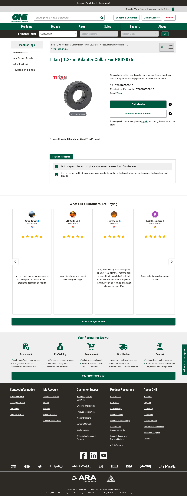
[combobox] (58, 34)
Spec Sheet (170, 47)
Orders (46, 402)
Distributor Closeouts (21, 53)
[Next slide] (172, 262)
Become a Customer (126, 17)
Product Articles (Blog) (120, 421)
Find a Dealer (138, 104)
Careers (147, 439)
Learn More (104, 3)
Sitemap (117, 490)
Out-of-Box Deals (20, 64)
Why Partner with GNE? (93, 375)
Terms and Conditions (86, 490)
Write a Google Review (93, 321)
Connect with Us (17, 415)
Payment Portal (50, 415)
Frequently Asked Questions (84, 398)
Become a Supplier (152, 433)
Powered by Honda (24, 69)
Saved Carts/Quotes (52, 421)
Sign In (95, 3)
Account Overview (51, 396)
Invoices (46, 409)
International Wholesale (154, 427)
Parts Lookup (116, 409)
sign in (144, 121)
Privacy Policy (72, 490)
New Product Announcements (117, 428)
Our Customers (150, 421)
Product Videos (116, 415)
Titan (119, 93)
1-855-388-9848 (17, 396)
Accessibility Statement (104, 490)
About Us (148, 396)
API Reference (116, 445)
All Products (115, 396)
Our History (148, 409)
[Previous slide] (15, 262)
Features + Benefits (61, 156)
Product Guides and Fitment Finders (118, 437)
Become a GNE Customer (138, 113)
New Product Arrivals (23, 58)
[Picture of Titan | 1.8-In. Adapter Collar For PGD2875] (78, 95)
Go (165, 34)
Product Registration (86, 412)
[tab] (62, 156)
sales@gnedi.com (17, 402)
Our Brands (148, 415)
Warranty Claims (84, 418)
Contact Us (14, 409)
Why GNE (147, 402)
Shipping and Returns (86, 406)
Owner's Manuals (84, 424)
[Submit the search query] (101, 17)
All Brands (114, 402)
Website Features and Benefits (86, 437)
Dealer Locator (152, 17)
